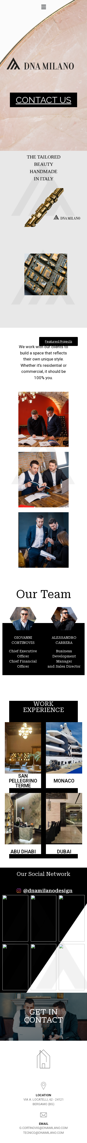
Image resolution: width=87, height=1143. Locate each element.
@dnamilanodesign (47, 891)
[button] (43, 100)
